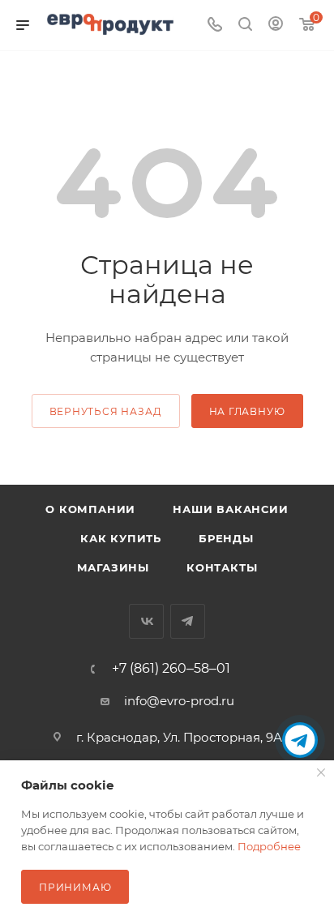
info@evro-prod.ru (179, 700)
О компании (90, 509)
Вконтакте (146, 621)
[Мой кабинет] (275, 25)
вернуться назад (105, 411)
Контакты (221, 567)
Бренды (226, 538)
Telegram (187, 621)
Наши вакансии (230, 509)
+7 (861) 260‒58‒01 (171, 668)
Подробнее (269, 846)
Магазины (113, 567)
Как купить (120, 538)
